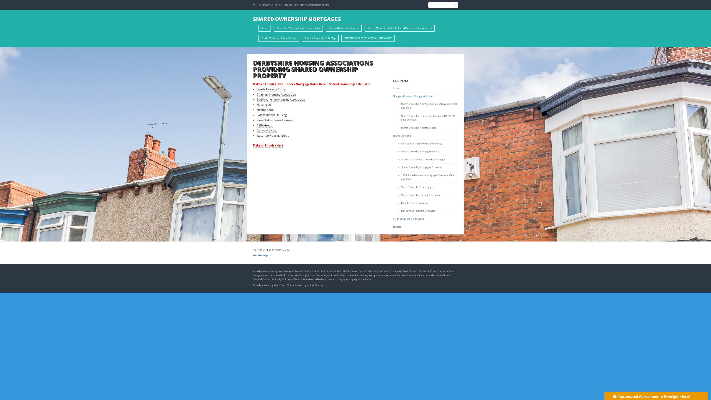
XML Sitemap (260, 255)
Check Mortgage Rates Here (306, 84)
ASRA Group (265, 125)
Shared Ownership (402, 135)
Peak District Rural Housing (275, 120)
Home (264, 28)
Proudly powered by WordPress (269, 285)
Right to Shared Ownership (414, 203)
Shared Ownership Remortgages (417, 187)
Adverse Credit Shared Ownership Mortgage (423, 159)
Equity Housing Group (271, 89)
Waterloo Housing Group (273, 136)
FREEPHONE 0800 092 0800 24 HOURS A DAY (368, 38)
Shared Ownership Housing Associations (421, 195)
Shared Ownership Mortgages (297, 19)
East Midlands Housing (272, 115)
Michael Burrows (315, 285)
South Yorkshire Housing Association (281, 99)
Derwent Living (267, 130)
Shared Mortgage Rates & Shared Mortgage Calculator (398, 28)
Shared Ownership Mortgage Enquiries (420, 151)
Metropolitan (265, 110)
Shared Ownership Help (342, 28)
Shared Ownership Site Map (320, 38)
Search (455, 4)
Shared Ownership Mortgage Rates (418, 127)
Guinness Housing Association (276, 94)
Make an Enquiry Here (268, 84)
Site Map (397, 226)
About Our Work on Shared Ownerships (298, 28)
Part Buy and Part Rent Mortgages (418, 210)
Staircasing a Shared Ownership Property (421, 143)
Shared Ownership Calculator (350, 84)
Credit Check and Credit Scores (278, 38)
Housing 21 (264, 105)
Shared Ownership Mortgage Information (421, 167)
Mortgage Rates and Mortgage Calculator (414, 96)
